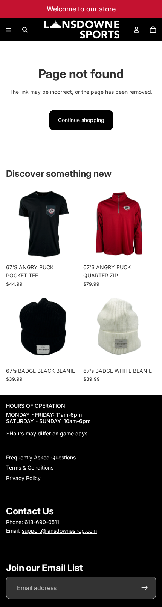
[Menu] (8, 29)
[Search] (25, 29)
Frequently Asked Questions (41, 457)
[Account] (136, 29)
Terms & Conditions (29, 467)
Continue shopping (81, 120)
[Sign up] (145, 588)
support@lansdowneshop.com (59, 530)
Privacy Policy (23, 477)
